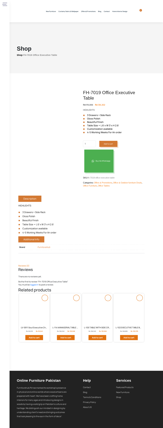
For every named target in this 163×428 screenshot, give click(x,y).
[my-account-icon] (144, 11)
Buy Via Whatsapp (102, 161)
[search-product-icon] (136, 11)
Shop (20, 55)
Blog (99, 11)
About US (87, 407)
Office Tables (104, 186)
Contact (107, 11)
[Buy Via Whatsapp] (45, 298)
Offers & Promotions (88, 11)
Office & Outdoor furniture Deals (127, 183)
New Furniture (51, 11)
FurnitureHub (43, 247)
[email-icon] (5, 97)
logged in (34, 284)
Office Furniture (90, 186)
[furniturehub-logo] (27, 11)
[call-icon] (5, 90)
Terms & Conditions (92, 397)
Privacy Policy (89, 402)
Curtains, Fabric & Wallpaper (68, 11)
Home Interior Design (119, 11)
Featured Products (124, 387)
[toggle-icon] (5, 4)
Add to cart (108, 144)
